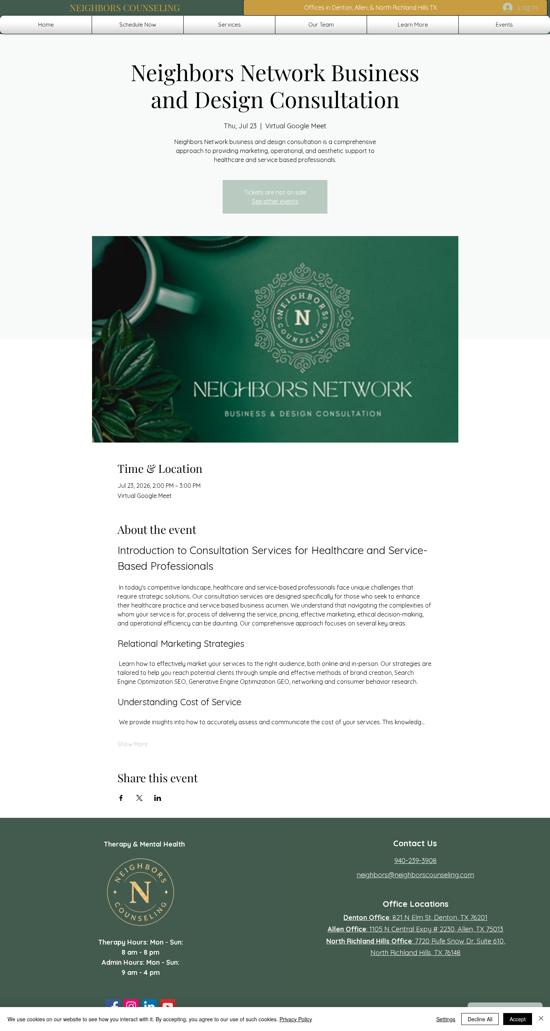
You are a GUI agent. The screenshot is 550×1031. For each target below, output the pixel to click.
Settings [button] (445, 1019)
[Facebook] (113, 1006)
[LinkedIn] (149, 1006)
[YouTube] (168, 1006)
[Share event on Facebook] (121, 798)
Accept (518, 1019)
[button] (229, 25)
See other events (275, 201)
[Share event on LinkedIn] (157, 798)
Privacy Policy (295, 1019)
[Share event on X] (139, 798)
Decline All (480, 1019)
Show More (132, 744)
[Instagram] (131, 1006)
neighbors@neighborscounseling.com (415, 875)
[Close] (541, 1019)
